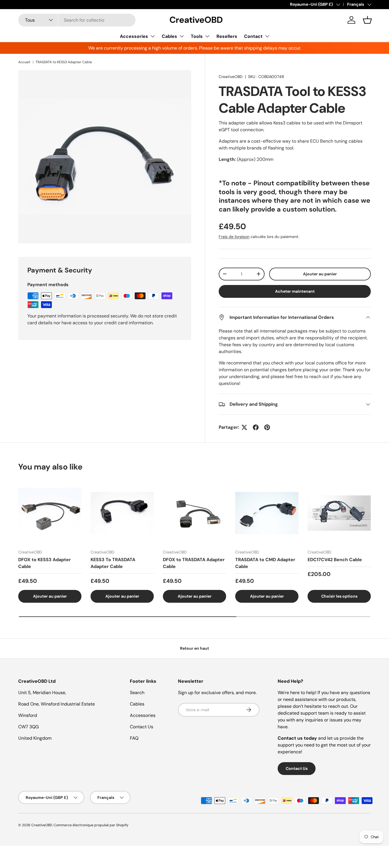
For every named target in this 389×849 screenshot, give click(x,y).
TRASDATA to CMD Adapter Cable (265, 563)
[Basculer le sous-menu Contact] (267, 36)
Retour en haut (194, 648)
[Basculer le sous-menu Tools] (207, 36)
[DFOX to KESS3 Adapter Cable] (49, 513)
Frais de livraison (234, 236)
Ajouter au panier (320, 273)
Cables (169, 36)
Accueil (24, 62)
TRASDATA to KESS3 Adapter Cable (64, 62)
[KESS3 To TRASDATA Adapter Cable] (122, 513)
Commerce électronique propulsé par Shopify (91, 825)
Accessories (134, 36)
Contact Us (141, 727)
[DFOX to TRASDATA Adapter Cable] (194, 513)
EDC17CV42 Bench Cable (335, 560)
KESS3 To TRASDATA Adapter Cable (113, 563)
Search (137, 693)
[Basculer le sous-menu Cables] (181, 36)
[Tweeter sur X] (244, 427)
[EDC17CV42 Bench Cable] (339, 513)
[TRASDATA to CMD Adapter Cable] (266, 513)
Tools (197, 36)
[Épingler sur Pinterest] (267, 427)
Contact (253, 36)
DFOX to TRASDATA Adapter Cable (194, 563)
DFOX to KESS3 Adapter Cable (44, 563)
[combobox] (77, 20)
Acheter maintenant (295, 291)
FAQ (134, 738)
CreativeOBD (231, 76)
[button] (367, 20)
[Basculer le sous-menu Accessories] (152, 36)
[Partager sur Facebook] (255, 427)
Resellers (226, 36)
